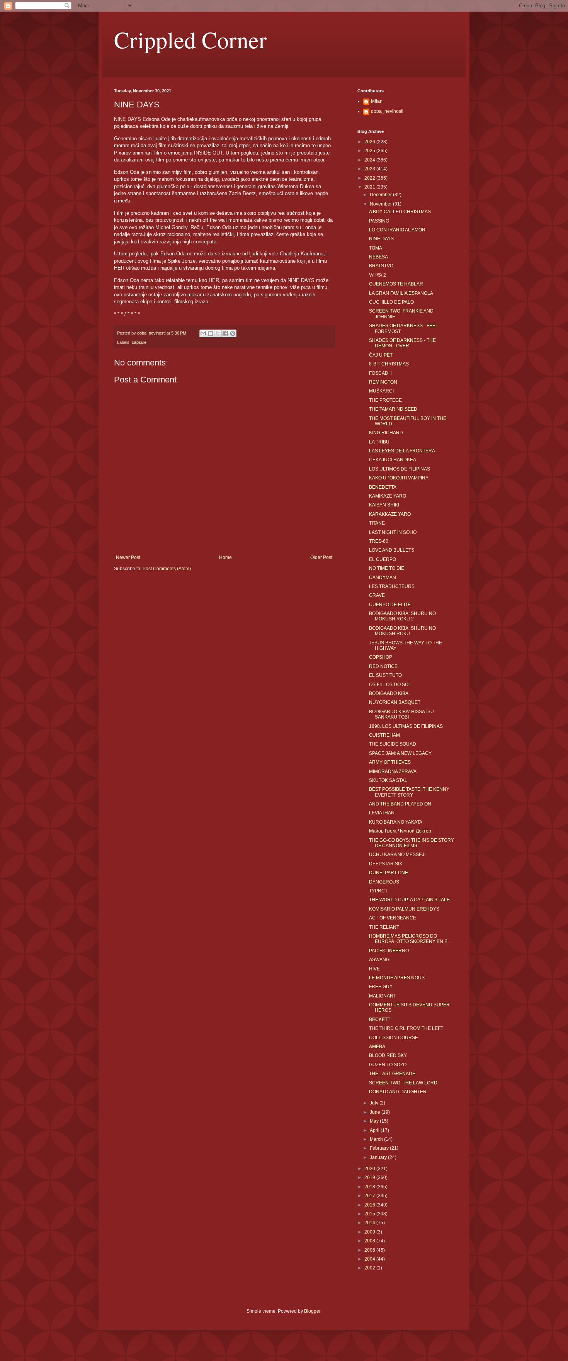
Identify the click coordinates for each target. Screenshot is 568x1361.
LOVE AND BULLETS (391, 550)
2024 (370, 160)
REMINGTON (383, 382)
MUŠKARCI (381, 391)
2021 (370, 187)
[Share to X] (218, 333)
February (380, 1148)
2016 (370, 1205)
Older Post (321, 557)
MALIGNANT (382, 996)
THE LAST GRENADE (392, 1073)
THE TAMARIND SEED (393, 409)
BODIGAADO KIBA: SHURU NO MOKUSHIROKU (402, 630)
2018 (370, 1186)
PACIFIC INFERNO (389, 950)
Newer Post (128, 557)
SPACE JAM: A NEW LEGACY (400, 753)
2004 (370, 1259)
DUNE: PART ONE (388, 872)
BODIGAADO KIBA (388, 693)
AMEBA (377, 1046)
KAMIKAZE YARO (387, 496)
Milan (377, 101)
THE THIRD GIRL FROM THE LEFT (406, 1028)
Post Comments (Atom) (167, 568)
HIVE (374, 969)
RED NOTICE (383, 666)
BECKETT (379, 1019)
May (375, 1121)
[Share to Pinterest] (232, 333)
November (381, 204)
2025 (370, 150)
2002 (370, 1268)
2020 (370, 1168)
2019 (370, 1177)
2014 (370, 1222)
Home (225, 557)
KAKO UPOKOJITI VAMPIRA (399, 478)
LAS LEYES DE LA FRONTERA (402, 451)
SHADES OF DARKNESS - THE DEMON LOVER (402, 343)
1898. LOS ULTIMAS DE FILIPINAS (406, 726)
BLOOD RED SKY (388, 1055)
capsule (139, 342)
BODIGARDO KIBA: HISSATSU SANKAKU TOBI (401, 714)
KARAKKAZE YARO (390, 514)
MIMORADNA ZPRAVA (393, 771)
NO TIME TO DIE (386, 568)
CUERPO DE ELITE (390, 604)
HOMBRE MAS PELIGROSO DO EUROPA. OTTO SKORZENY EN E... (410, 938)
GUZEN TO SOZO (387, 1064)
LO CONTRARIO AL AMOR (397, 230)
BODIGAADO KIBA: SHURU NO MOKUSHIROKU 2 (402, 616)
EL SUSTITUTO (385, 675)
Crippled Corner (190, 39)
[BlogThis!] (210, 333)
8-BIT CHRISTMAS (389, 364)
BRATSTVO (381, 265)
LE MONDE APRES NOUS (397, 977)
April (375, 1130)
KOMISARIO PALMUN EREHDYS (404, 909)
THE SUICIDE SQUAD (392, 744)
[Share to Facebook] (225, 333)
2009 (370, 1232)
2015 (370, 1214)
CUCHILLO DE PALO (391, 302)
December (381, 194)
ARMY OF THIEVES (390, 762)
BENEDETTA (382, 487)
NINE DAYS (381, 238)
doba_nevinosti (387, 111)
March (377, 1139)
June (375, 1112)
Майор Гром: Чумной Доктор (400, 831)
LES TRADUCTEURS (392, 586)
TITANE (377, 523)
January (379, 1157)
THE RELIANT (384, 927)
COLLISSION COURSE (393, 1037)
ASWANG (379, 959)
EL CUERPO (382, 559)
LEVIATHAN (382, 813)
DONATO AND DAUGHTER (398, 1091)
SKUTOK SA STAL (388, 780)
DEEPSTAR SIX (385, 864)
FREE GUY (381, 986)
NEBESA (378, 257)
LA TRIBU (379, 442)
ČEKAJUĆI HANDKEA (392, 459)
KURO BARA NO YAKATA (395, 822)
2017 (370, 1195)
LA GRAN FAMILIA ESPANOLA (401, 293)
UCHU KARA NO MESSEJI (397, 854)
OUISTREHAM (384, 735)
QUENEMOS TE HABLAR (396, 284)
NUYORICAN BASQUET (394, 702)
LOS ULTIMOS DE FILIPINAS (399, 469)
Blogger (312, 1311)
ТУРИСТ (378, 891)
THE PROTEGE (385, 400)
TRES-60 (378, 541)
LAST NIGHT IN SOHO (393, 532)
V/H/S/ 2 (377, 275)
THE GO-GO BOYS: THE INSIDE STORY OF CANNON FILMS (411, 843)
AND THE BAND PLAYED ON (400, 804)
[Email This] (203, 333)
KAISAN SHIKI (384, 505)
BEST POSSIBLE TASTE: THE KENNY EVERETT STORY (409, 792)
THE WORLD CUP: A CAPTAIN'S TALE (409, 899)
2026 (370, 141)
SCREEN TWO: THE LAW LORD (403, 1083)
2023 (370, 169)
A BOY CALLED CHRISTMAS (400, 211)
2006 (370, 1250)
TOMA (375, 248)
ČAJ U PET (381, 355)
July (374, 1103)
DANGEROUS (384, 882)
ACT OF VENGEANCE (392, 918)
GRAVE (377, 595)
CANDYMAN (382, 577)
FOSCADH (380, 373)
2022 (370, 178)
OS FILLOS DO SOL (390, 684)
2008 (370, 1241)
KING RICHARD (386, 432)
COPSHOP (380, 657)
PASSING (379, 221)
